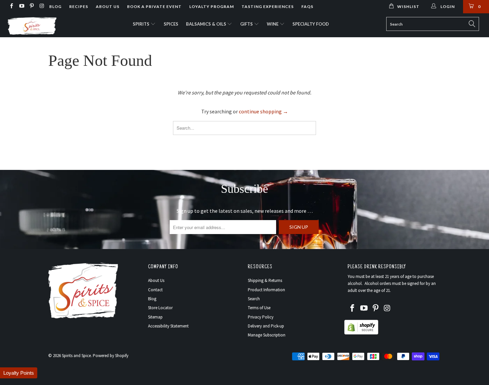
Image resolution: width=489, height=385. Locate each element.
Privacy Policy (260, 317)
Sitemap (155, 317)
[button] (18, 372)
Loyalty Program (211, 6)
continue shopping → (263, 111)
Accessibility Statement (168, 326)
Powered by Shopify (110, 355)
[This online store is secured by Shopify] (361, 333)
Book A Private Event (154, 6)
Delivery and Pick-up (266, 326)
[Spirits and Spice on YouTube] (21, 6)
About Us (107, 6)
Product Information (266, 290)
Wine (273, 24)
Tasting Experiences (268, 6)
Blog (55, 6)
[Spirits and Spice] (42, 25)
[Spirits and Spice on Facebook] (11, 6)
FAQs (307, 6)
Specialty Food (310, 24)
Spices (171, 24)
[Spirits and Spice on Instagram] (41, 6)
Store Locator (160, 308)
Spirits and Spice (76, 355)
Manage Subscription (266, 335)
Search (254, 299)
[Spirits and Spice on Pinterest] (31, 6)
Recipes (78, 6)
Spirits (141, 24)
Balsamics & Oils (206, 24)
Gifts (247, 24)
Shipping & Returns (265, 280)
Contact (155, 290)
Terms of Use (259, 308)
